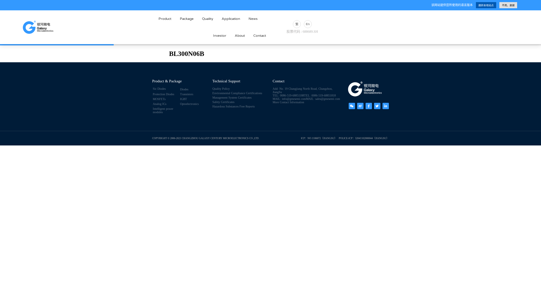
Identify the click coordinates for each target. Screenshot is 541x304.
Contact (259, 36)
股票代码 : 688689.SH (302, 31)
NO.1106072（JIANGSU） (322, 138)
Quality (207, 19)
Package (187, 19)
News (253, 19)
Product (164, 19)
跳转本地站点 (486, 5)
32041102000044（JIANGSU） (372, 138)
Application (231, 19)
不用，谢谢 (508, 5)
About (240, 36)
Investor (219, 36)
